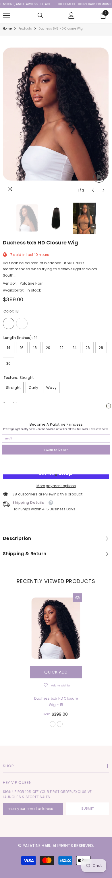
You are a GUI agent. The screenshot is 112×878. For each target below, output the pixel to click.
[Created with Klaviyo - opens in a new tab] (56, 475)
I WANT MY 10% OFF (56, 449)
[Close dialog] (108, 406)
